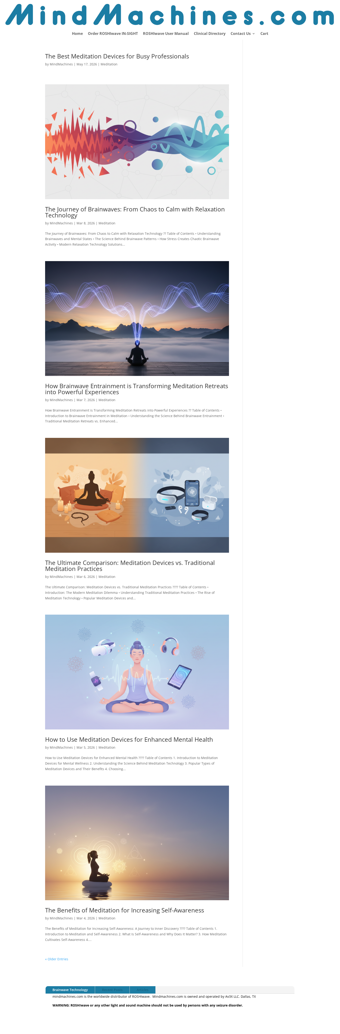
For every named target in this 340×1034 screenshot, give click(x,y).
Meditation (109, 64)
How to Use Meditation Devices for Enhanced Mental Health (129, 739)
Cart (264, 34)
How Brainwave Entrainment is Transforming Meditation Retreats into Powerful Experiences (136, 389)
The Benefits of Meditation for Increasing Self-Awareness (124, 910)
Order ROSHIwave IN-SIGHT (113, 34)
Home (77, 34)
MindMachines (61, 64)
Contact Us (241, 34)
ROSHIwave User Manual (166, 34)
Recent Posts (112, 990)
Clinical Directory (210, 34)
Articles (142, 990)
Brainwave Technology (70, 990)
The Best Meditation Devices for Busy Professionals (117, 56)
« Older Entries (56, 959)
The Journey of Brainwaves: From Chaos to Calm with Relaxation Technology (135, 212)
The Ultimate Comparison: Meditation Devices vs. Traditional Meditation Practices (130, 565)
